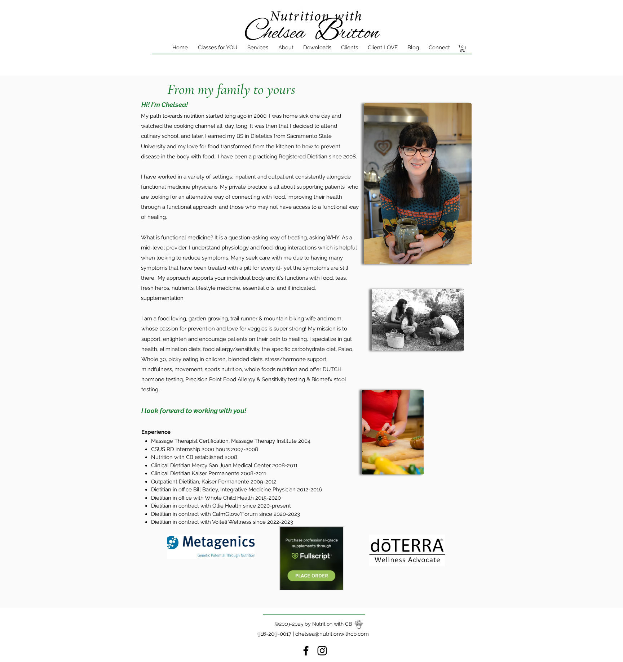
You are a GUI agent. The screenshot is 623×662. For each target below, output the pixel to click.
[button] (462, 48)
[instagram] (322, 650)
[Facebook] (306, 650)
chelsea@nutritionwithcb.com (332, 634)
